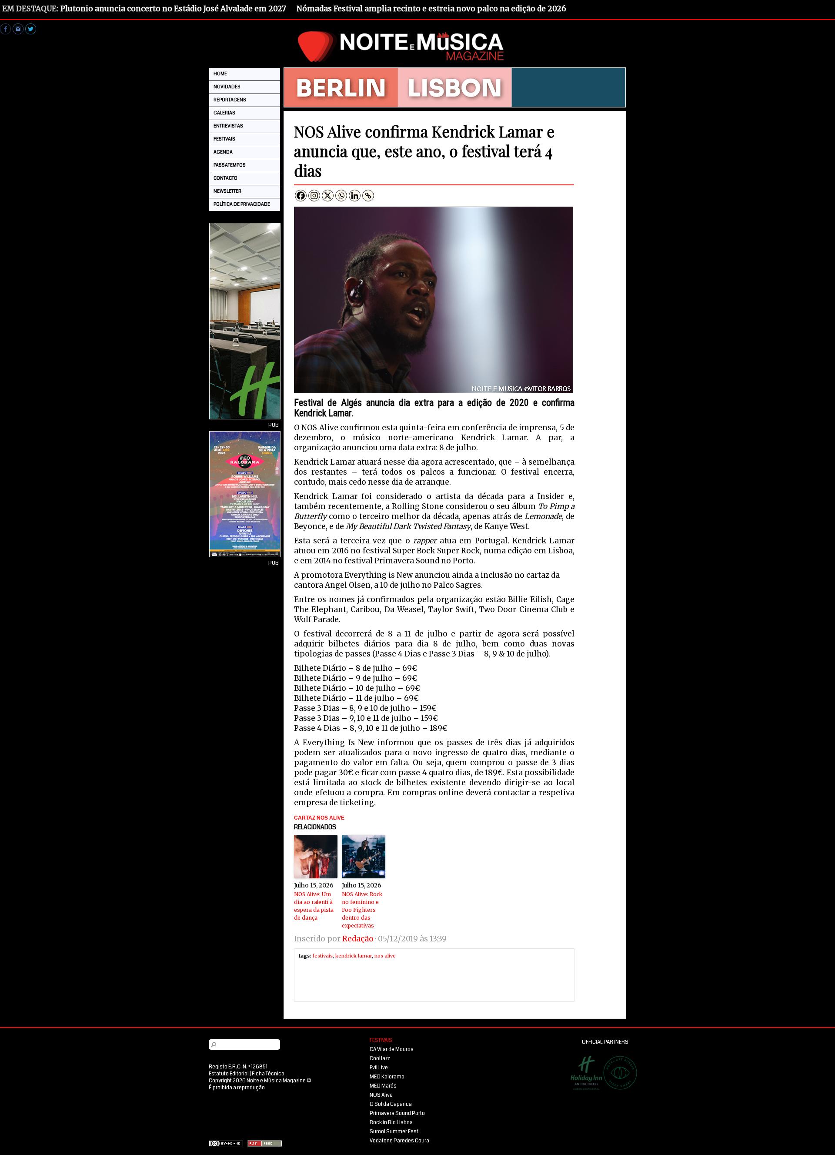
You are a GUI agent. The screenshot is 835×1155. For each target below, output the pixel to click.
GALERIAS (224, 113)
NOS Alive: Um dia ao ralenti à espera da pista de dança (314, 906)
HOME (220, 73)
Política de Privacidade (242, 204)
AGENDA (223, 152)
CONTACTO (225, 178)
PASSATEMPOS (230, 165)
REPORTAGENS (230, 100)
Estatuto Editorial (229, 1074)
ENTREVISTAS (228, 126)
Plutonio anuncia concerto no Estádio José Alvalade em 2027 (173, 8)
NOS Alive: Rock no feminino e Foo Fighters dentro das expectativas (362, 910)
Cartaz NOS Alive (319, 818)
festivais (322, 956)
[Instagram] (314, 195)
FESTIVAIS (224, 139)
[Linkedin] (355, 195)
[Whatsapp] (341, 195)
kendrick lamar (353, 956)
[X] (328, 195)
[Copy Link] (368, 195)
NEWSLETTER (227, 191)
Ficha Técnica (268, 1074)
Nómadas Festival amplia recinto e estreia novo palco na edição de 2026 (431, 8)
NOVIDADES (227, 87)
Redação (358, 939)
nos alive (385, 956)
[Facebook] (301, 195)
